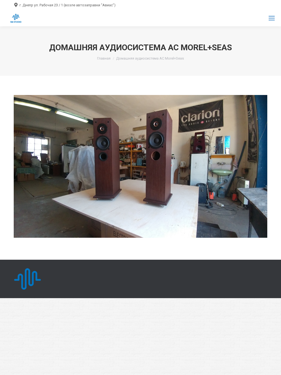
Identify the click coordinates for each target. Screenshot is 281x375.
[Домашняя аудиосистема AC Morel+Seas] (140, 166)
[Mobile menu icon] (272, 18)
